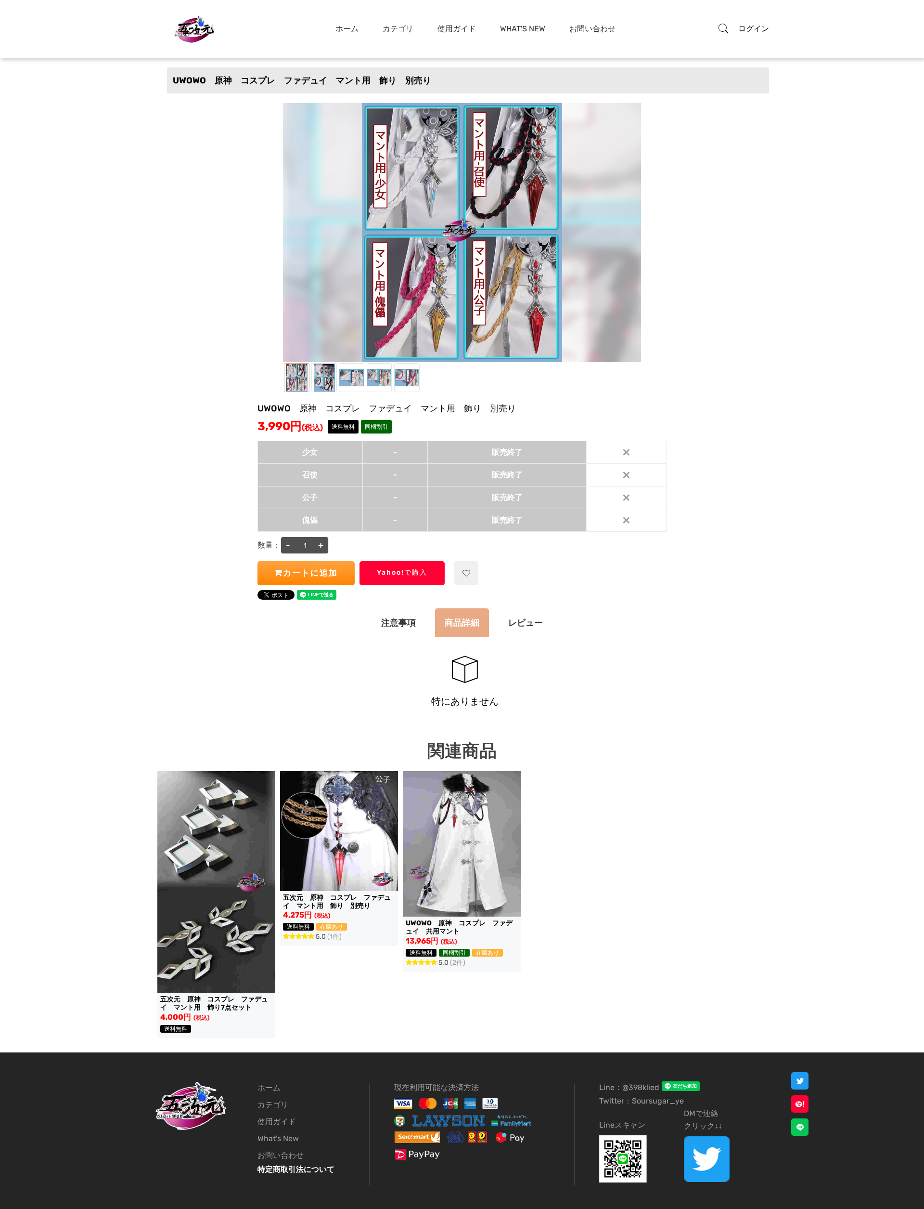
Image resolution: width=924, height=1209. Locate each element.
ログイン (753, 28)
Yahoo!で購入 (402, 572)
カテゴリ (398, 28)
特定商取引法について (295, 1169)
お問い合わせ (592, 28)
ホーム (347, 28)
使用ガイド (456, 28)
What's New (522, 28)
